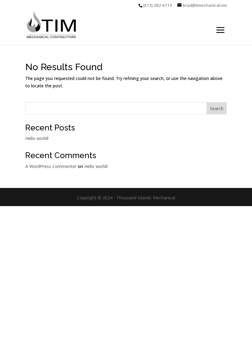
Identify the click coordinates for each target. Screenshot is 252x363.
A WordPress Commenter (51, 166)
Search (216, 108)
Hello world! (37, 138)
